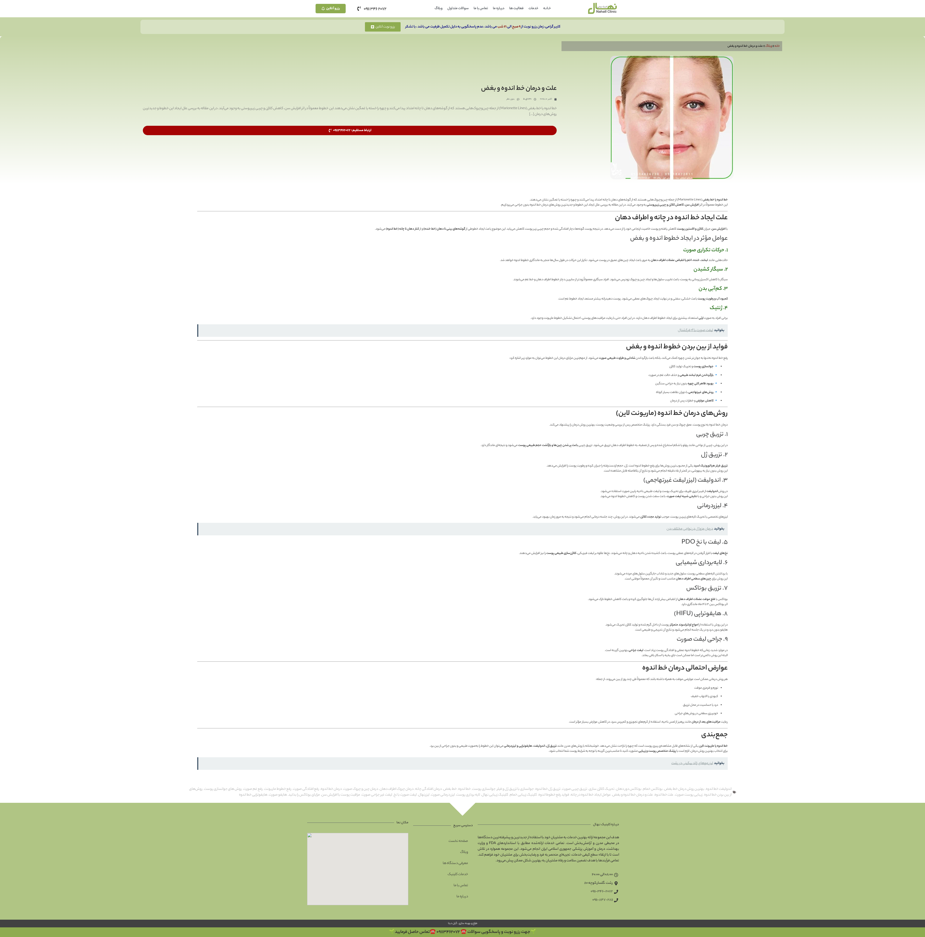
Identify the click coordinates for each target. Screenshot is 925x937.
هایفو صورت (278, 795)
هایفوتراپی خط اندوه (253, 795)
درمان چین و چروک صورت (360, 789)
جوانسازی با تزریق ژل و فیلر (515, 789)
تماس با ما (481, 9)
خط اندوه (464, 789)
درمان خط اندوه (331, 789)
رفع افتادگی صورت (306, 789)
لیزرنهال (423, 795)
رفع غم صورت (253, 789)
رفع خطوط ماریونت (277, 789)
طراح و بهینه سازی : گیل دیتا (462, 923)
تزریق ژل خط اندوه (548, 789)
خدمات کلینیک (458, 874)
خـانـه (547, 9)
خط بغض (450, 789)
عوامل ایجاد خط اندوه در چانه (591, 795)
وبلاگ (439, 9)
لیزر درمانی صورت (443, 795)
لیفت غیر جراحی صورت (377, 795)
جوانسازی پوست (484, 789)
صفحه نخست (458, 841)
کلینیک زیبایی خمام (523, 795)
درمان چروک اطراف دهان (397, 789)
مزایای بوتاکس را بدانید (304, 795)
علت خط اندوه (664, 795)
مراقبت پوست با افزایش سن (340, 795)
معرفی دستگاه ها (455, 863)
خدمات (533, 9)
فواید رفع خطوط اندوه (553, 795)
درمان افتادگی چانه (428, 789)
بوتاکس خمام (653, 789)
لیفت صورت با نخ (405, 795)
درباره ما (498, 9)
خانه (777, 46)
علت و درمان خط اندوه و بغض (632, 795)
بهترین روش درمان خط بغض (684, 789)
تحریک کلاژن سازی (601, 789)
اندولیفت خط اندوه (719, 789)
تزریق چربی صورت (574, 789)
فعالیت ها (516, 9)
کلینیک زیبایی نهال (495, 795)
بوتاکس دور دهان (628, 789)
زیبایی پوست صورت (689, 795)
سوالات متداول (458, 9)
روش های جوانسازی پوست (223, 789)
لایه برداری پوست (468, 795)
